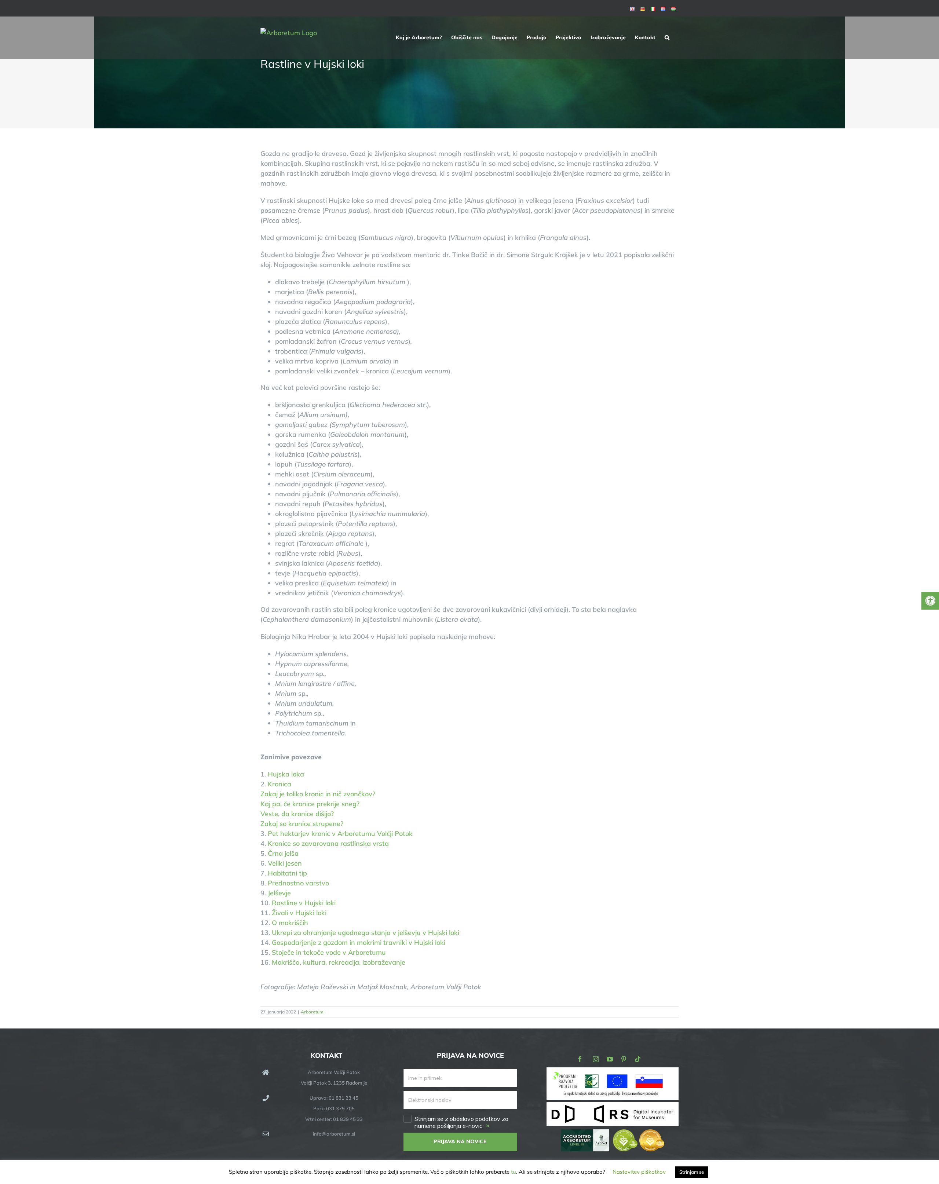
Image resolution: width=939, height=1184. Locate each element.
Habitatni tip (287, 873)
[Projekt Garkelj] (613, 1072)
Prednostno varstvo (298, 883)
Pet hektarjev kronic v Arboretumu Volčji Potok (342, 833)
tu (513, 1171)
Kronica (279, 784)
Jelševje (279, 893)
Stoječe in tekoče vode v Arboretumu (329, 952)
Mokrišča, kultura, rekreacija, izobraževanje (338, 962)
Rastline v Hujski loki (304, 903)
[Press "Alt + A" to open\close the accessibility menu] (930, 601)
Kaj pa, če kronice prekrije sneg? (309, 804)
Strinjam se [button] (691, 1172)
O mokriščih (290, 922)
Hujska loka (286, 774)
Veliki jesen (285, 863)
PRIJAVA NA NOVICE (460, 1141)
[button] (667, 37)
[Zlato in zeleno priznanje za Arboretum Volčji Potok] (638, 1134)
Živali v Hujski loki (299, 913)
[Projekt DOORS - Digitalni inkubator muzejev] (613, 1106)
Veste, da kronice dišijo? (297, 814)
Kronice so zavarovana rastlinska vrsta (328, 843)
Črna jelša (283, 853)
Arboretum (312, 1012)
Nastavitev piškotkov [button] (639, 1171)
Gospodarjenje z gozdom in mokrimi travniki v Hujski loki (358, 942)
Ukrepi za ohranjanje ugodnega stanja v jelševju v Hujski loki (365, 932)
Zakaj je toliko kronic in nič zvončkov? (317, 794)
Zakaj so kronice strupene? (301, 823)
